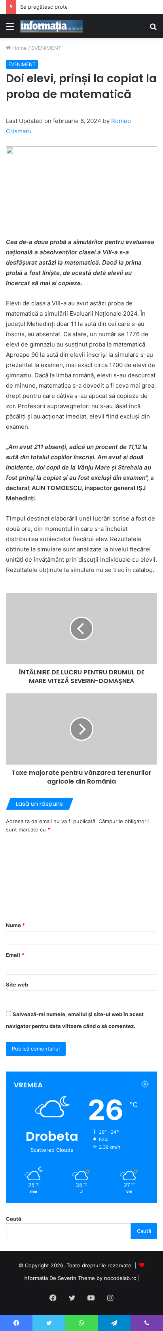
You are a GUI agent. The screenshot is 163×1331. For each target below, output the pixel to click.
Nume (15, 925)
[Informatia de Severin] (51, 26)
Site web (17, 984)
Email (15, 955)
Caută (13, 1219)
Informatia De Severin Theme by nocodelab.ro (79, 1278)
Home (19, 48)
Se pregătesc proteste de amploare (64, 7)
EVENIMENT (46, 48)
